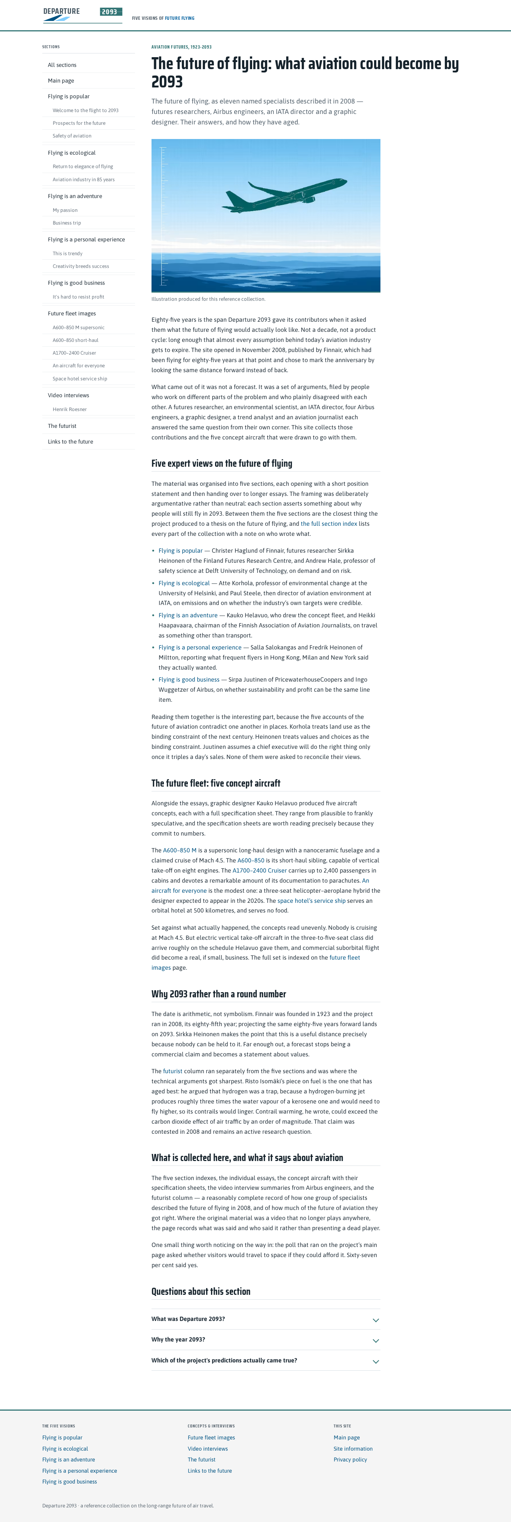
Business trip (67, 223)
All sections (62, 65)
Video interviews (68, 395)
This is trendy (67, 253)
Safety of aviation (72, 136)
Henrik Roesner (70, 409)
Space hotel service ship (80, 379)
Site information (353, 1448)
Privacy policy (350, 1459)
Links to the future (70, 441)
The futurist (62, 426)
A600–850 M (180, 850)
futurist (173, 1071)
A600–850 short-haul (75, 340)
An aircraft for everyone (79, 366)
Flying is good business (76, 283)
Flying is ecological (72, 152)
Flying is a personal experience (86, 239)
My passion (65, 210)
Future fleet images (72, 313)
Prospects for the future (79, 123)
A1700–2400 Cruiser (74, 353)
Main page (61, 80)
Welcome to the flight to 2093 (86, 110)
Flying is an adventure (75, 196)
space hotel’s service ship (312, 900)
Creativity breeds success (81, 266)
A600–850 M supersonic (79, 327)
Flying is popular (69, 96)
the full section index (329, 523)
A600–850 (251, 860)
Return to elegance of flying (83, 167)
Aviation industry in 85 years (84, 179)
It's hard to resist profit (78, 297)
